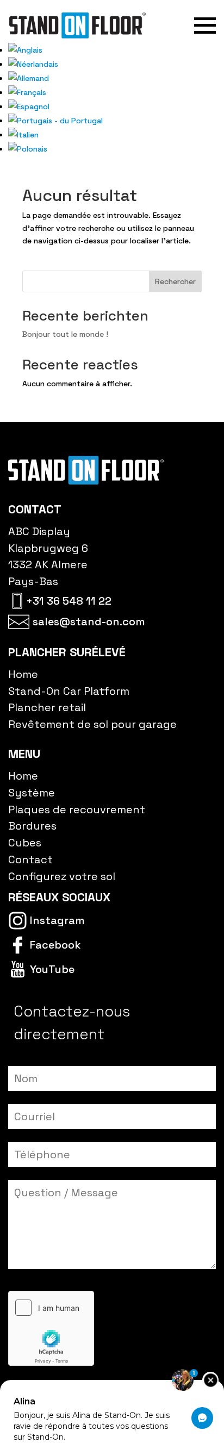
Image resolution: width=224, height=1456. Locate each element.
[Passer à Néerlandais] (33, 64)
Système (31, 793)
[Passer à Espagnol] (28, 106)
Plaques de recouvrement (76, 809)
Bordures (32, 826)
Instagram (57, 920)
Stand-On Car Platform (68, 691)
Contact (30, 859)
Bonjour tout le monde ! (65, 334)
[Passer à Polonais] (27, 149)
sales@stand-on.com (89, 621)
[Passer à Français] (27, 92)
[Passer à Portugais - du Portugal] (55, 120)
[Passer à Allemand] (28, 78)
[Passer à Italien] (23, 135)
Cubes (24, 843)
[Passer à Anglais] (25, 50)
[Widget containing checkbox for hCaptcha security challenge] (51, 1328)
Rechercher (175, 281)
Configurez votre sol (61, 876)
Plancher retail (47, 707)
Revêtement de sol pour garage (92, 724)
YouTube (52, 969)
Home (23, 674)
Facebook (55, 945)
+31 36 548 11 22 (68, 601)
